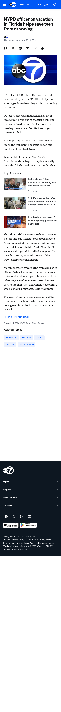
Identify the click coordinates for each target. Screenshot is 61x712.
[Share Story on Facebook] (5, 48)
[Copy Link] (43, 48)
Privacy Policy (9, 537)
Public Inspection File (45, 543)
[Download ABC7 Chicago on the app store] (11, 525)
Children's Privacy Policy (13, 540)
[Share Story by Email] (35, 48)
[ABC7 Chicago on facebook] (6, 516)
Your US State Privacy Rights (39, 540)
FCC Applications (10, 546)
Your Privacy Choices (26, 537)
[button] (4, 4)
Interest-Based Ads (25, 543)
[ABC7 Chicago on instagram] (22, 516)
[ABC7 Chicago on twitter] (14, 516)
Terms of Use (8, 543)
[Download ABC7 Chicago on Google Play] (28, 525)
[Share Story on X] (13, 48)
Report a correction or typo (16, 316)
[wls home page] (8, 470)
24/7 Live (24, 4)
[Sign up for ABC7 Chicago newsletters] (29, 516)
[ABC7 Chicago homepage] (12, 4)
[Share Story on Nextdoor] (28, 48)
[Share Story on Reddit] (20, 48)
